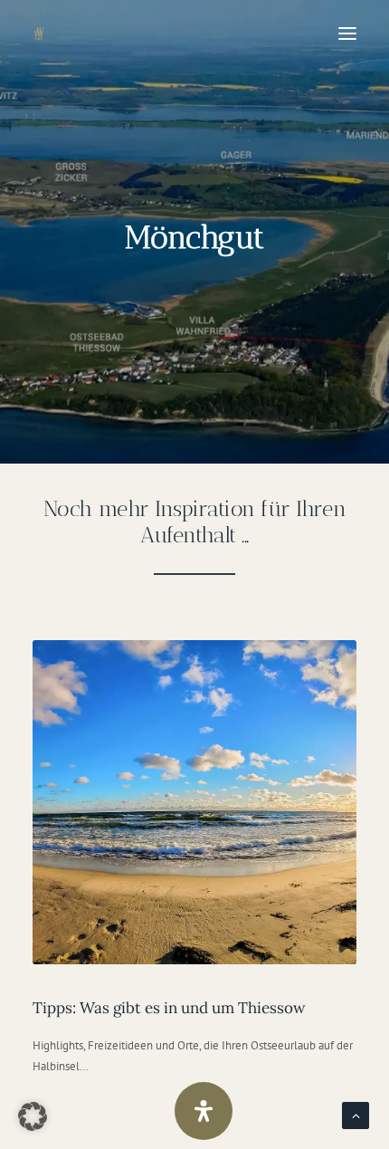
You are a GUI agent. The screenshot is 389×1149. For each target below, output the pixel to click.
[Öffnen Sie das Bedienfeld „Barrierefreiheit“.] (203, 1111)
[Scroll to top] (355, 1114)
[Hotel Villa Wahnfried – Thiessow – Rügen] (53, 33)
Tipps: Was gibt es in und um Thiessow (169, 1008)
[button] (347, 33)
